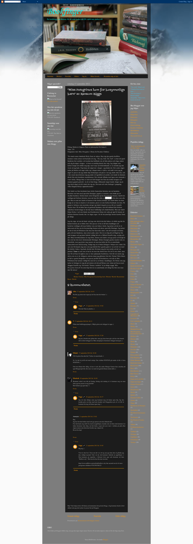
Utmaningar (134, 440)
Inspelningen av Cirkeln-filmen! (143, 167)
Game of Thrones (136, 284)
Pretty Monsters (135, 360)
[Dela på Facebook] (91, 274)
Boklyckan (134, 117)
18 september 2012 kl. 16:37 (94, 397)
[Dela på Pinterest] (93, 274)
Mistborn (133, 336)
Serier (132, 387)
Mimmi (75, 353)
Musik (132, 341)
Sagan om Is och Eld (142, 189)
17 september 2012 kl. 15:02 (94, 306)
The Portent (134, 417)
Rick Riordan (135, 371)
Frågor (133, 282)
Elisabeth (76, 378)
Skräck (74, 279)
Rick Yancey (134, 374)
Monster (108, 277)
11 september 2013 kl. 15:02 (88, 416)
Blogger (105, 540)
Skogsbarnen (135, 390)
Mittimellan (134, 133)
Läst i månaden (135, 321)
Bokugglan (134, 120)
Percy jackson (135, 355)
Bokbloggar (134, 226)
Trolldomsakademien (137, 427)
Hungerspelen (135, 292)
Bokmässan (134, 234)
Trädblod (133, 432)
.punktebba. (134, 112)
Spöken (133, 395)
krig (132, 309)
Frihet (132, 279)
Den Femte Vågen (136, 244)
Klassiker (133, 306)
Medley (133, 326)
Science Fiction (135, 384)
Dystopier (134, 255)
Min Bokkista (135, 130)
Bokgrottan (134, 114)
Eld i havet (134, 258)
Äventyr (133, 442)
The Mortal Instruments (138, 413)
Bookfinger (64, 12)
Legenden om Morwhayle (135, 315)
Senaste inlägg (73, 516)
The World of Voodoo (137, 420)
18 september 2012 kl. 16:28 (88, 378)
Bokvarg (133, 123)
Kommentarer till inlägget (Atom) (88, 521)
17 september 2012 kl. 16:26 (87, 353)
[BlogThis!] (87, 274)
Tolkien (133, 424)
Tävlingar (133, 434)
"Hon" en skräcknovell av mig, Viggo (138, 147)
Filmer (133, 277)
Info (132, 295)
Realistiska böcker (136, 363)
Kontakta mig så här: (111, 76)
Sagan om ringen (136, 382)
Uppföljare (134, 437)
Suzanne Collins (136, 398)
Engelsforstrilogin (136, 260)
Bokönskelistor (135, 236)
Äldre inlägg (120, 516)
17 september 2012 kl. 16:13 (83, 321)
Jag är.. (84, 76)
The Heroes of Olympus (138, 406)
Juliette (133, 303)
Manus (133, 324)
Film (132, 274)
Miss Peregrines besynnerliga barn (94, 277)
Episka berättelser (136, 266)
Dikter (76, 76)
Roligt (132, 376)
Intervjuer (134, 298)
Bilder (132, 219)
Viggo (80, 306)
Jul (131, 301)
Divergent (134, 250)
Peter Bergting (135, 358)
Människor (134, 347)
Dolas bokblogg (135, 125)
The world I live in (136, 136)
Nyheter (133, 352)
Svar (76, 302)
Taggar (133, 403)
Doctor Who (134, 252)
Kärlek (133, 311)
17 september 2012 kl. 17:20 (94, 335)
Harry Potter (134, 287)
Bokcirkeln (134, 228)
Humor (133, 290)
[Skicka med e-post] (85, 274)
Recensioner (120, 277)
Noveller (68, 76)
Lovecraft (134, 318)
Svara (75, 297)
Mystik (114, 277)
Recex (69, 279)
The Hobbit (134, 410)
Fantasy (81, 277)
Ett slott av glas (135, 268)
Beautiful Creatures (137, 216)
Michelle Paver (135, 329)
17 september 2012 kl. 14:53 (85, 291)
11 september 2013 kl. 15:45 (94, 445)
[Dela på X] (89, 274)
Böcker (59, 76)
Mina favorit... (95, 76)
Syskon (133, 400)
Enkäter (133, 263)
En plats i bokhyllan (137, 128)
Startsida (50, 76)
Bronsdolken (134, 239)
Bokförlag (134, 231)
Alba (74, 291)
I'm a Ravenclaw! (52, 101)
